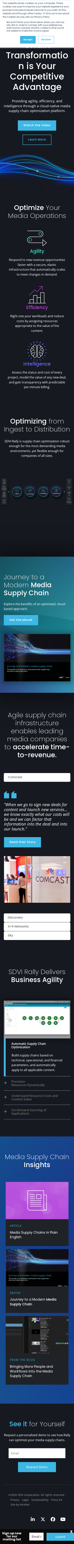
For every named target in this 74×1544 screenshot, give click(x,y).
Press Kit (56, 1500)
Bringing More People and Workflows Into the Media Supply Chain (31, 1371)
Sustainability (40, 1500)
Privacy (14, 1500)
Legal (25, 1500)
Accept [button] (27, 40)
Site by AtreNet (20, 1504)
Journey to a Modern (33, 1302)
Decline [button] (46, 40)
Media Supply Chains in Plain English (34, 1235)
